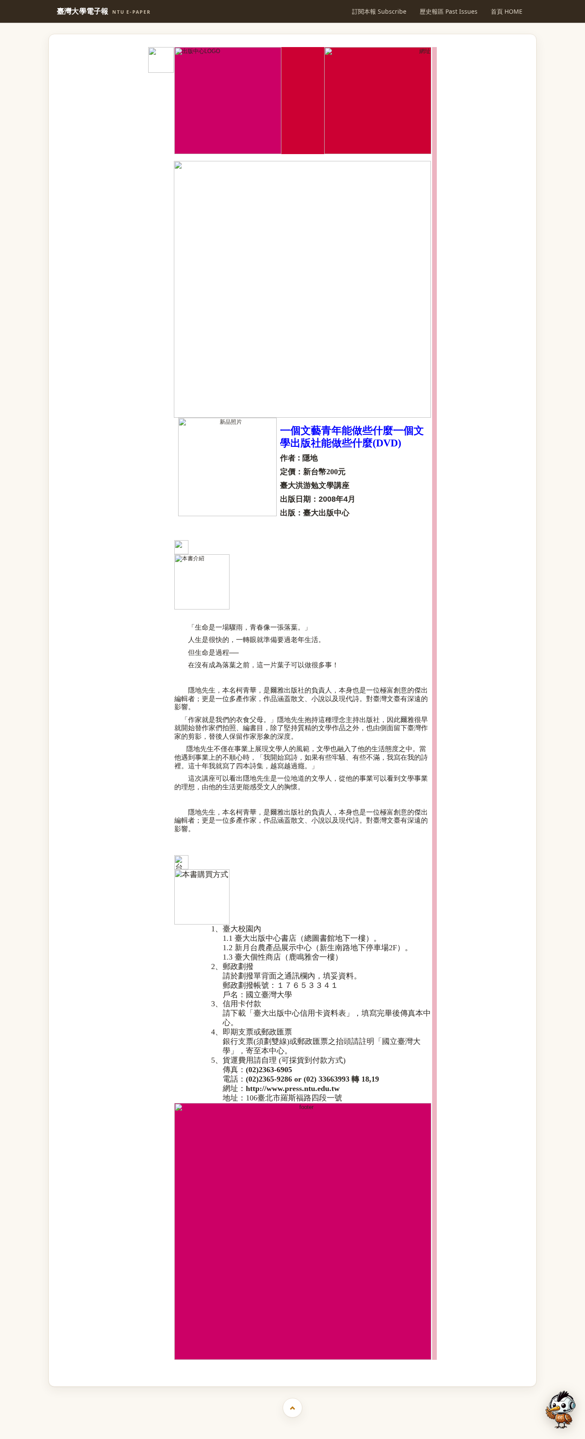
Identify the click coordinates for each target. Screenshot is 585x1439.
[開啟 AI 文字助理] (561, 1410)
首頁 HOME (506, 11)
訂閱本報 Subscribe (379, 11)
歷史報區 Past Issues (449, 11)
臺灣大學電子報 (104, 11)
